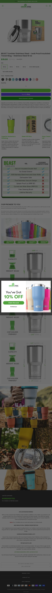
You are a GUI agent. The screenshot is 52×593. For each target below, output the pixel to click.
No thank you (13, 306)
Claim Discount (13, 303)
